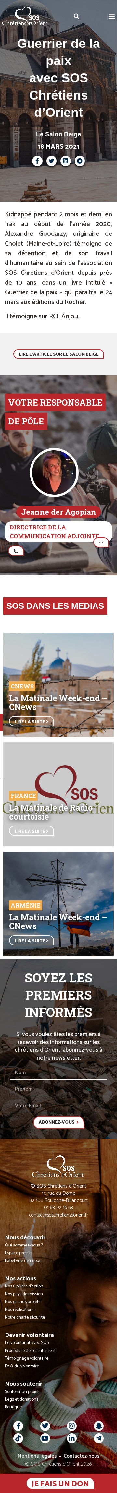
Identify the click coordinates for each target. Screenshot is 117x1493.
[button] (111, 16)
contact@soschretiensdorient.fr (58, 1215)
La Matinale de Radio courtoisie (51, 812)
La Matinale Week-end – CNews (58, 702)
